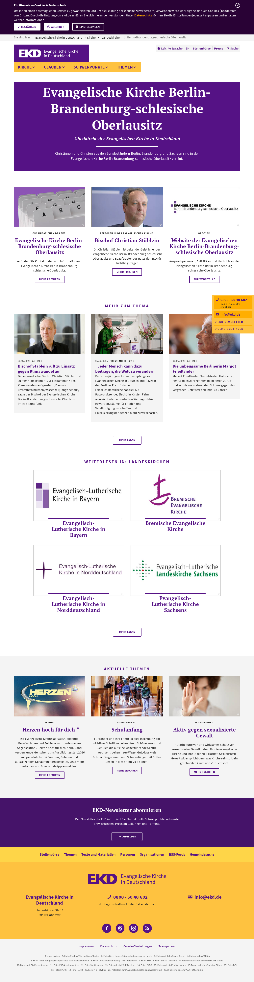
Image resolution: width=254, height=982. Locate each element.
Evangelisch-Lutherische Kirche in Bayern (78, 529)
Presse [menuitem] (218, 48)
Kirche (25, 67)
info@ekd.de (230, 314)
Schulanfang (127, 729)
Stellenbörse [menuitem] (202, 48)
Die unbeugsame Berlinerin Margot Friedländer (204, 368)
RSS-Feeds (177, 854)
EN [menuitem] (187, 48)
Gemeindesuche (202, 854)
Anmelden (129, 836)
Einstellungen (89, 27)
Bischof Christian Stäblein (127, 240)
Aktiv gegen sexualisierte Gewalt (204, 732)
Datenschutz (143, 15)
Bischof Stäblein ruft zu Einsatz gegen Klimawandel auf (46, 368)
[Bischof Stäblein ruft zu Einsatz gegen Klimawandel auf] (49, 334)
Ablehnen (57, 27)
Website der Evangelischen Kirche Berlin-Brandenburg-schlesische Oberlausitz (204, 246)
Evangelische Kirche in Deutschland (59, 37)
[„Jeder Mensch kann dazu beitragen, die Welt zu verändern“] (127, 334)
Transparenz (167, 946)
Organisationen (152, 854)
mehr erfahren (49, 279)
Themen (125, 67)
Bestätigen (28, 27)
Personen (127, 854)
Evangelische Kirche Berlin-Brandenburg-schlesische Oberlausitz (49, 246)
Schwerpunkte (89, 67)
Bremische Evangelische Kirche (175, 526)
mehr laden (127, 440)
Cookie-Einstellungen (137, 946)
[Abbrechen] (237, 5)
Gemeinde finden (230, 329)
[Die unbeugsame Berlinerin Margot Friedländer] (204, 334)
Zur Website (202, 279)
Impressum (86, 946)
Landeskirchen (112, 37)
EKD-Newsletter (230, 322)
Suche (234, 48)
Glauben (53, 67)
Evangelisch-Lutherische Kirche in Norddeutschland (78, 604)
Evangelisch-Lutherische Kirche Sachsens (175, 604)
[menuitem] (170, 48)
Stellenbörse (49, 854)
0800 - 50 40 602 (233, 299)
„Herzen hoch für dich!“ (49, 729)
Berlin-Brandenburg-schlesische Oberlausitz (157, 37)
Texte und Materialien (98, 854)
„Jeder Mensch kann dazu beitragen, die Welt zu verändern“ (126, 368)
